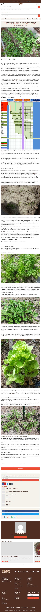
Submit (33, 598)
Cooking (12, 18)
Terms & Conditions (25, 607)
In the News (4, 594)
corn (10, 176)
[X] (7, 484)
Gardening (29, 18)
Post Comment (20, 468)
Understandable (17, 594)
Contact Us (29, 580)
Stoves (16, 583)
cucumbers (15, 80)
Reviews (3, 598)
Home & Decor (17, 580)
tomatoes (9, 74)
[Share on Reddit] (8, 517)
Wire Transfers (30, 584)
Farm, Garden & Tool (18, 578)
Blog (2, 597)
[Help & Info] (3, 4)
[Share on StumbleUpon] (17, 517)
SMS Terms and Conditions (32, 585)
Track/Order (29, 579)
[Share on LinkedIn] (5, 517)
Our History (4, 593)
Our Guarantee (4, 603)
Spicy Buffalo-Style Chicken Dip (10, 556)
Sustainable (17, 598)
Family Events (17, 592)
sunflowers (18, 79)
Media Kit (3, 602)
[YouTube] (5, 484)
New (15, 587)
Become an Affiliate (5, 599)
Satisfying (16, 593)
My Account (29, 578)
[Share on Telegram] (15, 517)
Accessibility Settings (10, 607)
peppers (34, 173)
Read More (5, 561)
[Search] (39, 7)
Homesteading (7, 18)
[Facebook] (3, 484)
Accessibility (17, 607)
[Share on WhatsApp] (12, 517)
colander (12, 393)
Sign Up (20, 480)
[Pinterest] (10, 581)
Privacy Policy (32, 607)
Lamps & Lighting (18, 582)
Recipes (17, 18)
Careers (3, 600)
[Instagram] (10, 484)
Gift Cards (16, 588)
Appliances (17, 584)
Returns (28, 583)
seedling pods (26, 77)
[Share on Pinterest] (3, 517)
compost (15, 231)
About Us (3, 592)
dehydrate (27, 444)
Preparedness (17, 597)
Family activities (35, 18)
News (4, 9)
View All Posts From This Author (20, 537)
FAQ (28, 582)
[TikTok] (12, 484)
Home (2, 9)
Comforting (17, 596)
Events (3, 596)
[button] (2, 4)
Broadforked (3, 231)
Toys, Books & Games (18, 585)
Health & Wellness (18, 579)
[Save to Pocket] (10, 517)
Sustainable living (9, 9)
